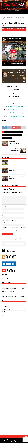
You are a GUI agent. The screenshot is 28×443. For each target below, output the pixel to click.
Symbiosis (4, 293)
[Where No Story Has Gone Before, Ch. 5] (5, 172)
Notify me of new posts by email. (11, 230)
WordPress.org (5, 311)
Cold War (4, 286)
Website (4, 216)
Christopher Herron (8, 135)
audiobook (8, 132)
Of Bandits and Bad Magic (16, 113)
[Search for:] (14, 244)
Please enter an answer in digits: (10, 220)
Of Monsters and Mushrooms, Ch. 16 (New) (13, 296)
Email (3, 211)
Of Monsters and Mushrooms (16, 106)
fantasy (18, 135)
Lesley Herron (6, 138)
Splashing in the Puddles (8, 291)
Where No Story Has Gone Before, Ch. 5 (16, 169)
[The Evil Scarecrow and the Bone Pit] (5, 180)
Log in (3, 304)
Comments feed (6, 309)
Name (3, 206)
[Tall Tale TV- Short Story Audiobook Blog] (14, 10)
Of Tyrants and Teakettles (16, 109)
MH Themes (14, 441)
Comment (4, 195)
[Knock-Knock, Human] (5, 164)
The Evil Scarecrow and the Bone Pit (16, 177)
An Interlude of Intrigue (17, 116)
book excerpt (17, 132)
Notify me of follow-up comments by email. (14, 227)
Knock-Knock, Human (15, 161)
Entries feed (5, 306)
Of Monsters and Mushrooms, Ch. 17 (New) (13, 288)
